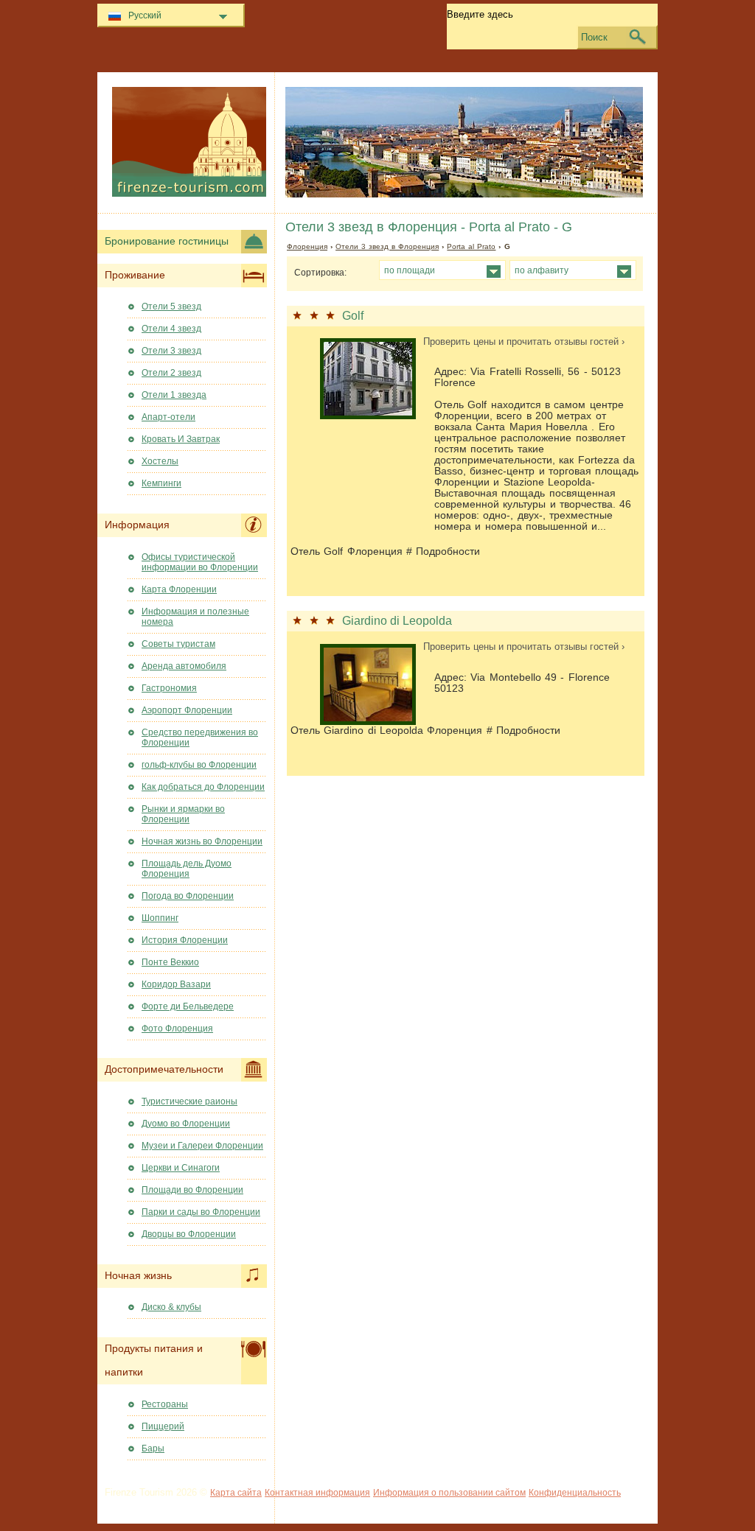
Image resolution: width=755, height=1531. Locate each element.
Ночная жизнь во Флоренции (202, 841)
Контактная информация (317, 1493)
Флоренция (307, 246)
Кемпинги (161, 483)
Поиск (594, 37)
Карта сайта (236, 1493)
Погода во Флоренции (188, 896)
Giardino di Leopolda (397, 620)
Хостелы (160, 461)
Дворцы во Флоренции (189, 1234)
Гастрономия (169, 688)
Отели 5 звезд (171, 306)
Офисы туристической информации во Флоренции (200, 562)
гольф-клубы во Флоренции (199, 765)
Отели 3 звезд (171, 351)
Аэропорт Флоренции (187, 710)
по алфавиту (541, 270)
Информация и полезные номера (195, 616)
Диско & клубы (171, 1307)
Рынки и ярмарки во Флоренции (183, 814)
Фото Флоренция (177, 1028)
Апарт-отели (168, 417)
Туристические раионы (189, 1101)
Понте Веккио (170, 962)
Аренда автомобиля (184, 666)
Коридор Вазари (176, 984)
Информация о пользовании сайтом (449, 1493)
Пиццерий (163, 1426)
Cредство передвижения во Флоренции (200, 737)
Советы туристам (178, 644)
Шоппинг (160, 918)
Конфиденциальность (575, 1493)
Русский (144, 15)
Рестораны (165, 1404)
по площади (409, 270)
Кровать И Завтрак (181, 439)
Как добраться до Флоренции (203, 787)
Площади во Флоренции (192, 1190)
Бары (153, 1448)
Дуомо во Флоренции (186, 1123)
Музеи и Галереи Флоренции (202, 1146)
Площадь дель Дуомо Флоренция (187, 868)
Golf (352, 315)
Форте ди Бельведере (188, 1006)
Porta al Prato (471, 246)
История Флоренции (185, 940)
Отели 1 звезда (174, 395)
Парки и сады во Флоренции (201, 1212)
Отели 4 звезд (171, 328)
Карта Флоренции (179, 589)
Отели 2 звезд (171, 373)
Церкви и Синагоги (181, 1168)
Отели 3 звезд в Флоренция (387, 246)
